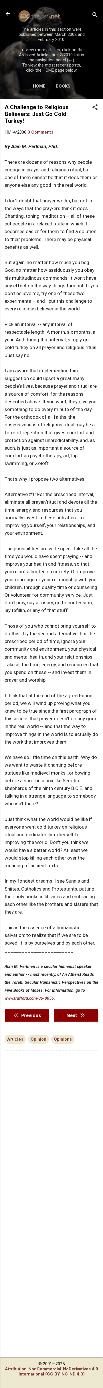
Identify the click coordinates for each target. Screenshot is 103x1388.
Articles (15, 1039)
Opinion (38, 1039)
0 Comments (40, 132)
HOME (39, 86)
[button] (95, 108)
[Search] (95, 15)
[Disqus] (51, 1128)
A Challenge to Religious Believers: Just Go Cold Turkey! (37, 114)
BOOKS (63, 86)
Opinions (63, 1039)
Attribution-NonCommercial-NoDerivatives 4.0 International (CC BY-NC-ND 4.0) (51, 1371)
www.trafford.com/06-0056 (29, 998)
